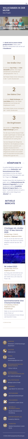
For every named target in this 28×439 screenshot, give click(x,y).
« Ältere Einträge (7, 322)
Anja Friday (9, 234)
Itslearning (13, 400)
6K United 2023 (10, 266)
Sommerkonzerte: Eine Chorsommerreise (14, 302)
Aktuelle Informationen (14, 407)
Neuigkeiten (7, 236)
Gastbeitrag (9, 305)
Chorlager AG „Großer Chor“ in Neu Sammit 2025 (13, 230)
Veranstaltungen (8, 308)
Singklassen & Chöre (16, 236)
